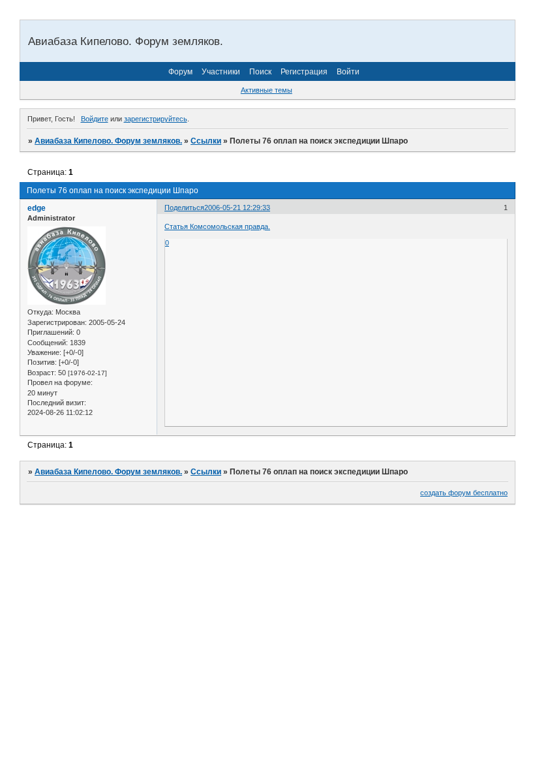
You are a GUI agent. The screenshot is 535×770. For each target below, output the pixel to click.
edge (36, 208)
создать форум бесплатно (464, 493)
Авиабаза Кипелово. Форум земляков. (108, 141)
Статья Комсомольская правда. (217, 226)
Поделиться (184, 207)
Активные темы (266, 90)
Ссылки (206, 141)
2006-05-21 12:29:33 (237, 207)
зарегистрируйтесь (155, 119)
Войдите (94, 119)
